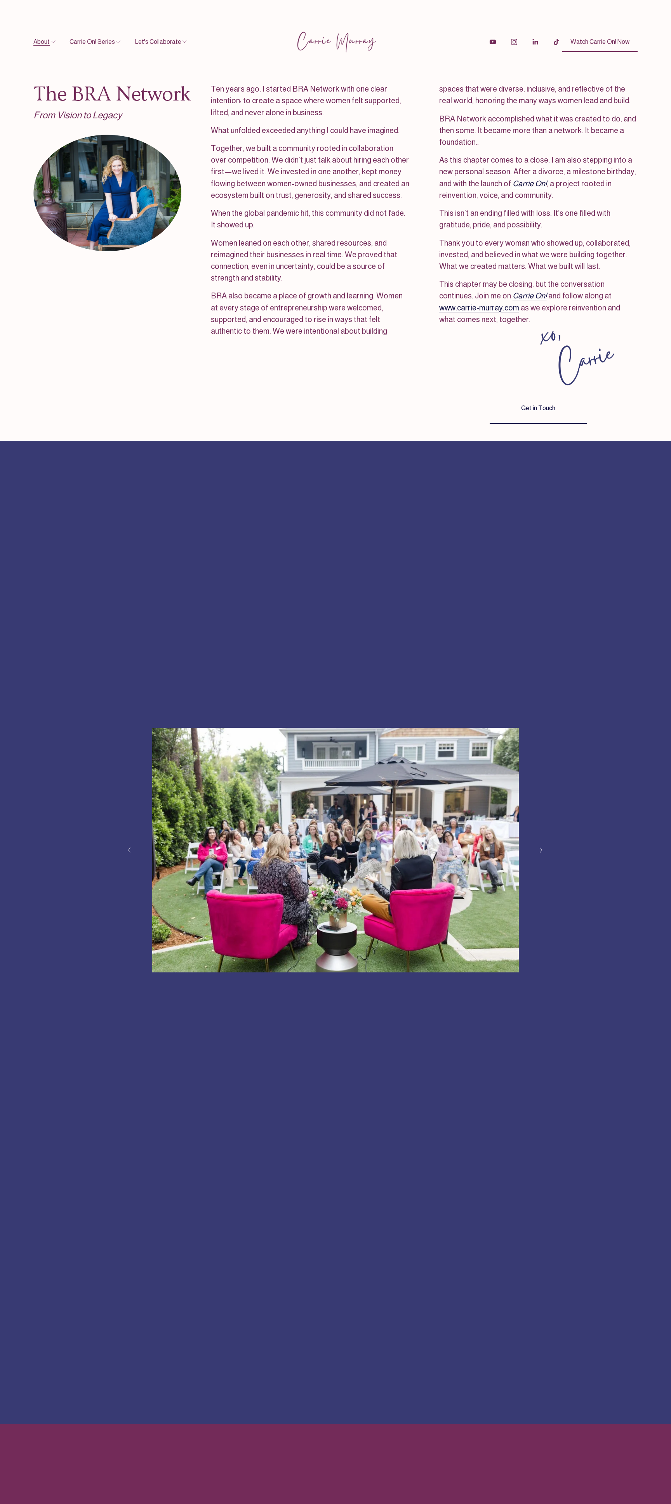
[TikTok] (556, 42)
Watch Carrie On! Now (599, 41)
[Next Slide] (541, 850)
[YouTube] (493, 42)
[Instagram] (514, 42)
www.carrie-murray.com (479, 307)
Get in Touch (538, 408)
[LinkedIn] (535, 42)
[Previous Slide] (129, 850)
